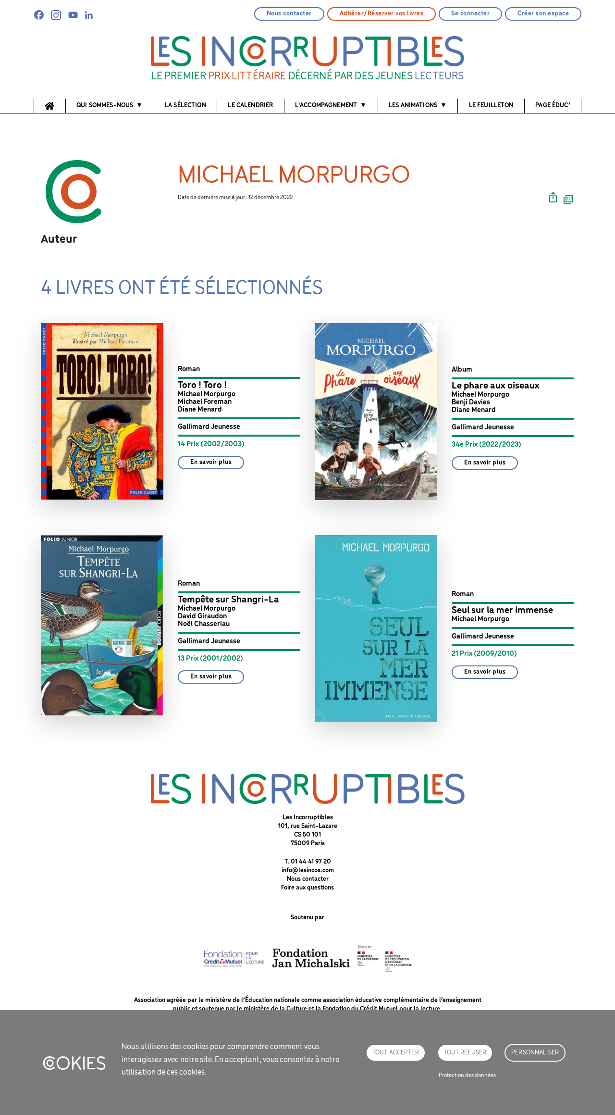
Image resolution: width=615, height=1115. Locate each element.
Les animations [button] (413, 105)
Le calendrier (250, 105)
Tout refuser (465, 1052)
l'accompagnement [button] (326, 105)
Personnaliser (535, 1052)
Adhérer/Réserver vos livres (382, 13)
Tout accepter (395, 1052)
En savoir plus (211, 462)
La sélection (185, 105)
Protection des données (467, 1075)
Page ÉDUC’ (552, 105)
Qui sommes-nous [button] (104, 105)
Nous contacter (289, 13)
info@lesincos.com (308, 870)
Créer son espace (543, 13)
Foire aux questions (307, 887)
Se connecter (470, 13)
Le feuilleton (491, 105)
